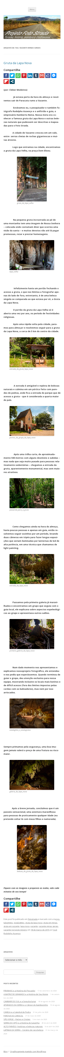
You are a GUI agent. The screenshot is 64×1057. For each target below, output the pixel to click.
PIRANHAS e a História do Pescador (19, 990)
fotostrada (33, 919)
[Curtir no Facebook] (47, 75)
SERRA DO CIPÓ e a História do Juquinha (21, 1023)
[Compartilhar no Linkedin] (30, 75)
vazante (34, 926)
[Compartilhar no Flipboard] (6, 81)
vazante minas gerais (48, 926)
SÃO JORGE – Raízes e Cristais (17, 1019)
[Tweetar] (12, 75)
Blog (5, 1051)
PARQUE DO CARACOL (13, 1015)
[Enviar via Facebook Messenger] (53, 75)
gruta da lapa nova (33, 922)
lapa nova (24, 926)
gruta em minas (50, 922)
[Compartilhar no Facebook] (6, 75)
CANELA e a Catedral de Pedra (17, 1012)
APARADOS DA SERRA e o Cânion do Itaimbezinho (26, 1005)
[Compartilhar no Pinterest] (24, 75)
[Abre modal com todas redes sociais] (12, 81)
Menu (32, 9)
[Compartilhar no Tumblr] (36, 75)
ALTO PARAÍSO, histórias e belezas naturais (23, 1026)
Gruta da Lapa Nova (18, 63)
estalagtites (19, 922)
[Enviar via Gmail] (42, 75)
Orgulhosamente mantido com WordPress (28, 1051)
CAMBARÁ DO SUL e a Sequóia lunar (20, 1001)
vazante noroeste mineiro (15, 930)
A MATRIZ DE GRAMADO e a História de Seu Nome (26, 994)
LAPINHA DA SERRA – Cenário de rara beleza (23, 1030)
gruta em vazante (11, 926)
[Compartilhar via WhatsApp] (18, 75)
